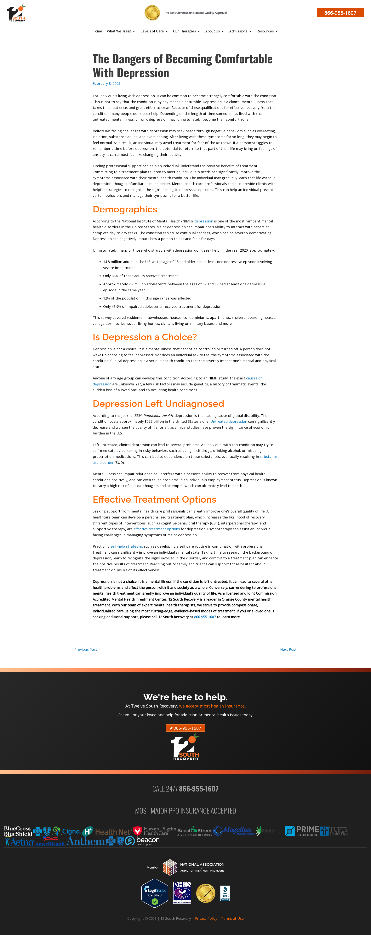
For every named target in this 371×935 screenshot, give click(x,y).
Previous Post (83, 649)
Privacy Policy (206, 918)
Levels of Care (152, 31)
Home (97, 31)
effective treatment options (157, 529)
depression (204, 221)
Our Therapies (184, 31)
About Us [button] (212, 31)
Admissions (238, 31)
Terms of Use (232, 918)
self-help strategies (127, 546)
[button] (340, 12)
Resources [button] (265, 31)
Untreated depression (229, 421)
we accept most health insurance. (212, 706)
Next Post (290, 649)
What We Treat (119, 31)
